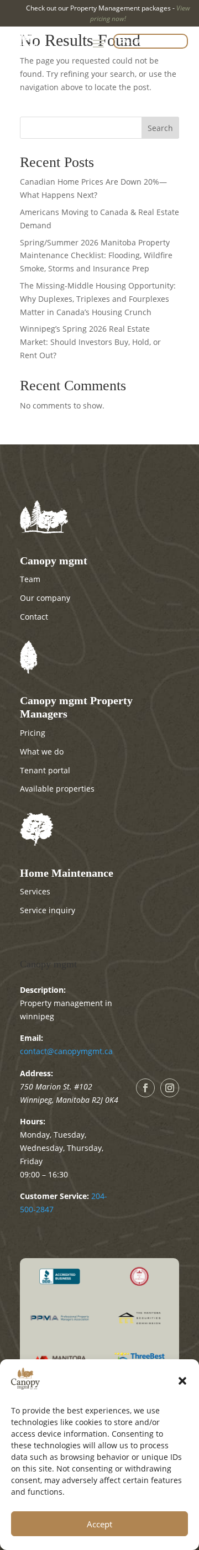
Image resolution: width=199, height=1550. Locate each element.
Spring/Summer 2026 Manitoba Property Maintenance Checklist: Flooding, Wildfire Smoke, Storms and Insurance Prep (96, 255)
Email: (31, 1038)
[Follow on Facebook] (145, 1087)
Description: (43, 990)
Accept (99, 1524)
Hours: (32, 1121)
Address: (36, 1073)
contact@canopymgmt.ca (66, 1051)
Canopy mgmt (48, 964)
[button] (182, 1380)
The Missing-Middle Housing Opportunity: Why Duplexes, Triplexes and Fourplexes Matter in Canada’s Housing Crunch (98, 298)
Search (160, 128)
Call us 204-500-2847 (150, 41)
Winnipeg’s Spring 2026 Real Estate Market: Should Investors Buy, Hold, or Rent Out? (90, 341)
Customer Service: (54, 1196)
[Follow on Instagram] (169, 1087)
